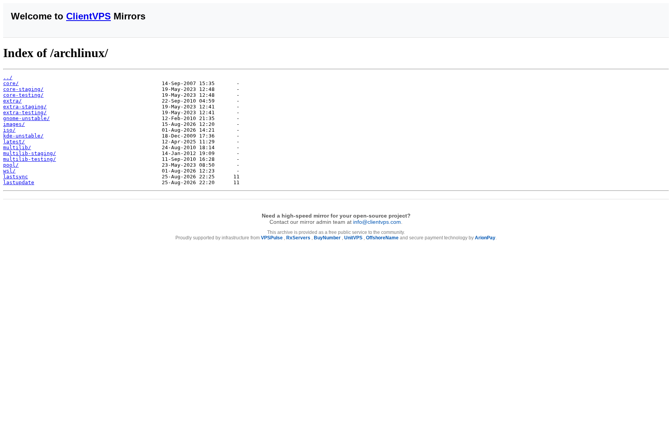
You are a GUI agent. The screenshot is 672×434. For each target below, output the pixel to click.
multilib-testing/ (29, 159)
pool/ (11, 165)
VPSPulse (272, 238)
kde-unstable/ (23, 136)
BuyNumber (327, 238)
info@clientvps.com (377, 222)
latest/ (14, 142)
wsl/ (9, 171)
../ (7, 77)
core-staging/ (23, 89)
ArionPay (485, 238)
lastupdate (18, 182)
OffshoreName (382, 238)
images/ (14, 124)
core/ (11, 83)
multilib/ (17, 147)
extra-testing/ (25, 112)
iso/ (9, 130)
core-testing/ (23, 95)
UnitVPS (353, 238)
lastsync (15, 177)
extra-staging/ (25, 107)
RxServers (298, 238)
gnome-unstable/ (26, 118)
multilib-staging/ (29, 153)
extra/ (12, 101)
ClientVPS (88, 16)
